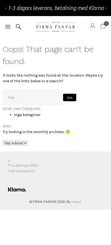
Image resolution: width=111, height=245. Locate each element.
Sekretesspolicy (21, 171)
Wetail (76, 202)
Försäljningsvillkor (23, 165)
